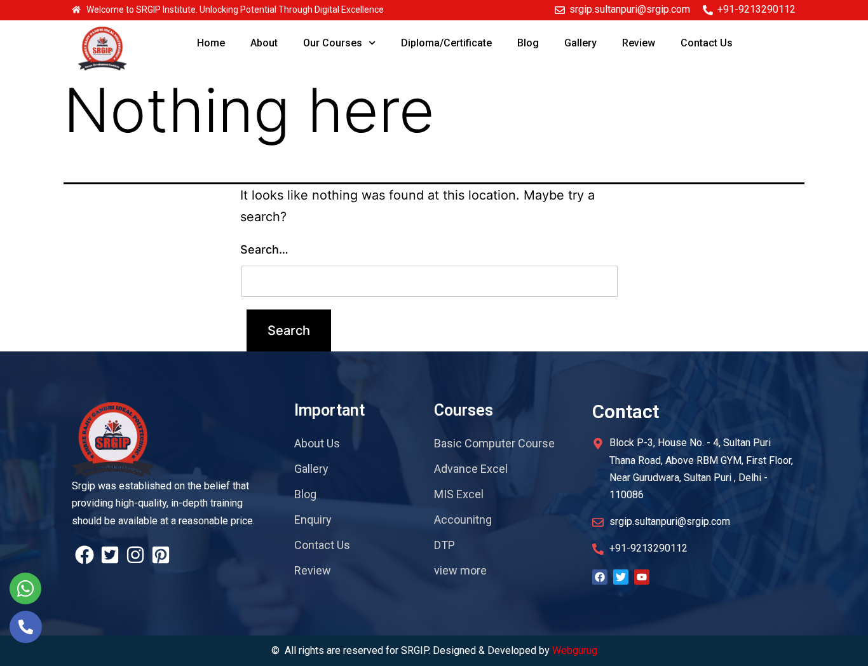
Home (211, 43)
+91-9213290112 (756, 9)
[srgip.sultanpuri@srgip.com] (560, 10)
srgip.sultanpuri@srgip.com (629, 9)
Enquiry (313, 519)
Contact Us (707, 43)
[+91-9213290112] (708, 10)
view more (460, 570)
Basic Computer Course (494, 443)
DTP (444, 545)
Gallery (580, 43)
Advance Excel (471, 468)
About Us (317, 443)
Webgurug (574, 650)
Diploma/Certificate (446, 43)
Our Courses (332, 43)
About (264, 43)
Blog (528, 43)
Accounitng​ (463, 519)
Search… (264, 249)
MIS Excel (459, 494)
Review (638, 43)
